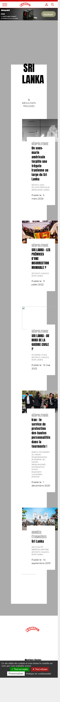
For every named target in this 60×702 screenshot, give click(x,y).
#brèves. (36, 549)
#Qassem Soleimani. (37, 473)
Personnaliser (16, 673)
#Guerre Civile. (39, 355)
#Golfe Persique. (41, 187)
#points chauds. (40, 273)
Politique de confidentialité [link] (38, 673)
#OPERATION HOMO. (38, 468)
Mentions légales (33, 660)
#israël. (42, 464)
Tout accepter (20, 669)
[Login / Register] (46, 4)
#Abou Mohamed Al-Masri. (41, 453)
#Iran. (35, 190)
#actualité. (37, 547)
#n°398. (45, 549)
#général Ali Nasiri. (38, 460)
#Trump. (36, 477)
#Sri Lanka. (44, 190)
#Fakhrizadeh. (39, 457)
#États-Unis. (38, 185)
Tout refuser (41, 669)
